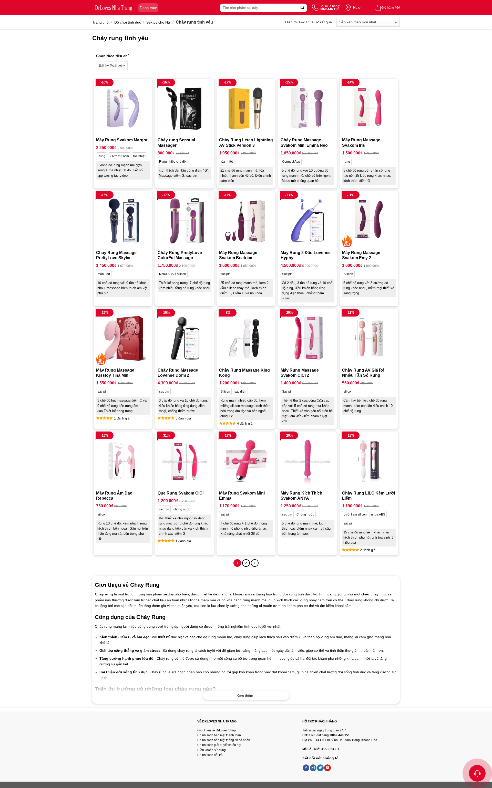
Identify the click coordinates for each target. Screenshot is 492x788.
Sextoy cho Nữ (158, 22)
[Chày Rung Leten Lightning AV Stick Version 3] (246, 108)
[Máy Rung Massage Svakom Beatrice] (246, 220)
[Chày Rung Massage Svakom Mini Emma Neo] (307, 108)
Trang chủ (100, 22)
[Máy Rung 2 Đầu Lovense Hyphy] (307, 220)
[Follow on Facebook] (306, 767)
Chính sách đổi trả (210, 755)
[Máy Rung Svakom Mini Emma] (246, 461)
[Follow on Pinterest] (327, 767)
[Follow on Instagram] (313, 767)
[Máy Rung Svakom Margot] (123, 108)
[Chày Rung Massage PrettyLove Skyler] (123, 220)
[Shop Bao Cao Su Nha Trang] (114, 8)
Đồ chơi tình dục (127, 22)
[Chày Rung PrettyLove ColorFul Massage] (184, 220)
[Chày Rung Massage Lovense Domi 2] (184, 338)
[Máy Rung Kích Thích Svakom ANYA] (307, 461)
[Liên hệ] (477, 773)
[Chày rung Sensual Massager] (184, 108)
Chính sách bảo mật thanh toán (219, 735)
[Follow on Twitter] (320, 767)
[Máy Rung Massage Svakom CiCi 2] (307, 338)
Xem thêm (245, 696)
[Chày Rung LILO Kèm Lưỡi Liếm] (369, 461)
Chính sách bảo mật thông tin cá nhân (223, 740)
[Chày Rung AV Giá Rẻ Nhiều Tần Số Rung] (369, 338)
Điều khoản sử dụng (211, 750)
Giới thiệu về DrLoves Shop (216, 730)
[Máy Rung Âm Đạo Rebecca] (123, 461)
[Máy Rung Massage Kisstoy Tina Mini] (123, 338)
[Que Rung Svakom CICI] (184, 461)
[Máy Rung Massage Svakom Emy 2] (369, 220)
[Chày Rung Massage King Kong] (246, 338)
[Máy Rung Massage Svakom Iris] (369, 108)
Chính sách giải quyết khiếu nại (219, 745)
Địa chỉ (357, 7)
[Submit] (302, 8)
